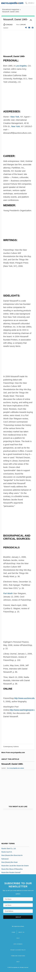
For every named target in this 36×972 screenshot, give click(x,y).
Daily (18, 961)
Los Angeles (21, 66)
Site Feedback (18, 944)
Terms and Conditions (18, 955)
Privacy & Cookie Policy (17, 949)
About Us (21, 932)
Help (18, 938)
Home (13, 932)
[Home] (12, 3)
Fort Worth (8, 593)
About (15, 768)
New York (15, 117)
